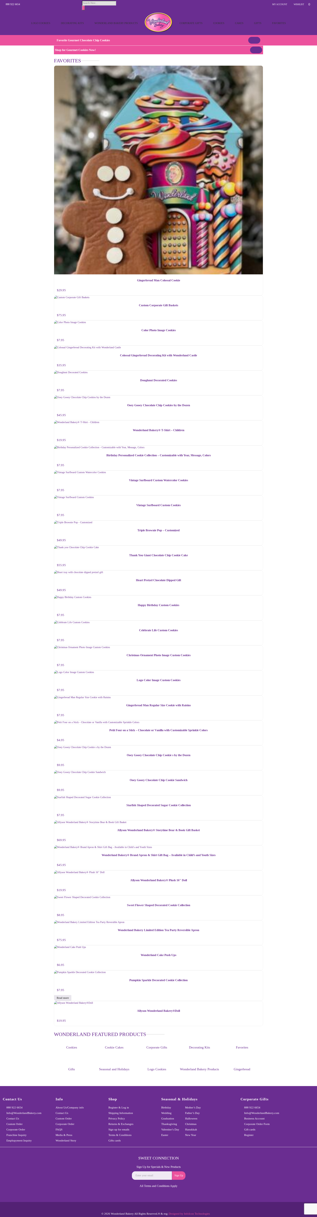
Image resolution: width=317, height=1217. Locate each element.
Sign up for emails (118, 1129)
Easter (164, 1135)
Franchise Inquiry (16, 1135)
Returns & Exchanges (120, 1124)
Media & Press (64, 1135)
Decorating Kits (72, 23)
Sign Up (178, 1175)
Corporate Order (15, 1129)
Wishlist (299, 4)
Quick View (258, 69)
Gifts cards (114, 1140)
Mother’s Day (193, 1107)
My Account (279, 4)
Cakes (239, 23)
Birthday (166, 1107)
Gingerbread (242, 1069)
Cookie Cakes (114, 1047)
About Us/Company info (70, 1107)
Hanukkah (191, 1129)
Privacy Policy (116, 1118)
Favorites (279, 23)
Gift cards (249, 1129)
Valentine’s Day (170, 1129)
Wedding (166, 1113)
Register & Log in (118, 1107)
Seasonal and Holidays (114, 1069)
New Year (190, 1135)
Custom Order (14, 1124)
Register (249, 1135)
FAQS (59, 1129)
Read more (63, 998)
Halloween (191, 1118)
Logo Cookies (40, 23)
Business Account (254, 1118)
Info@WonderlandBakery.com (23, 1113)
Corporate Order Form (257, 1124)
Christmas (190, 1124)
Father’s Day (192, 1113)
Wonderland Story (66, 1140)
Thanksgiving (169, 1124)
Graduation (167, 1118)
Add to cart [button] (256, 291)
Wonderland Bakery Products (116, 23)
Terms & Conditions (120, 1135)
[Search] (83, 8)
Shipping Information (120, 1113)
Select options (257, 441)
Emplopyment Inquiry (19, 1140)
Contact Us (12, 1118)
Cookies (218, 23)
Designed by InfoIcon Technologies (189, 1213)
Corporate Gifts (191, 23)
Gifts (257, 23)
